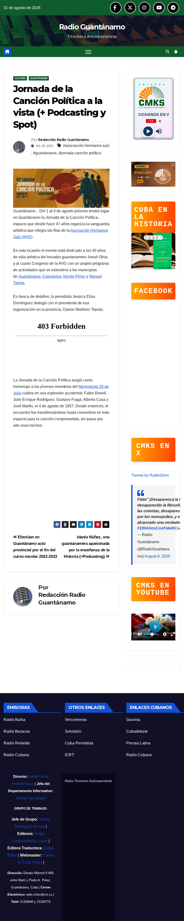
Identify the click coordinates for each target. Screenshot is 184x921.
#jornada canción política (79, 153)
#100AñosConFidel (154, 528)
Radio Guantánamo (92, 27)
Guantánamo (38, 78)
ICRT (69, 755)
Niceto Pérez (74, 276)
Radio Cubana (16, 755)
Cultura (20, 78)
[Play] (148, 131)
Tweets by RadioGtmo (150, 475)
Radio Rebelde (17, 743)
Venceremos (76, 720)
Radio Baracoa (17, 731)
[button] (167, 52)
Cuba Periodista (79, 743)
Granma (133, 720)
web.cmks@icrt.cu (39, 894)
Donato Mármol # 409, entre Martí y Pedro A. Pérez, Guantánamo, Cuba (32, 880)
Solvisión (73, 731)
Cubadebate (137, 731)
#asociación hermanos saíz (86, 146)
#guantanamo (45, 153)
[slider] (152, 634)
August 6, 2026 (157, 556)
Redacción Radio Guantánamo (63, 140)
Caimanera (51, 276)
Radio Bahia (14, 720)
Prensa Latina (138, 743)
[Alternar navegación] (88, 51)
